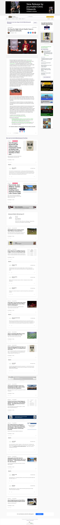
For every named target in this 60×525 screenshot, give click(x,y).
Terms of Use (28, 524)
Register (49, 18)
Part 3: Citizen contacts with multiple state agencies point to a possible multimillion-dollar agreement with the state (14, 196)
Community (13, 18)
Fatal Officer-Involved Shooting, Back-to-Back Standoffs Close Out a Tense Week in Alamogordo (17, 304)
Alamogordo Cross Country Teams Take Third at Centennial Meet (16, 230)
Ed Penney (13, 485)
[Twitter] (30, 32)
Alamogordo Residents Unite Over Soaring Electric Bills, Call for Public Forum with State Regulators (16, 387)
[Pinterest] (33, 32)
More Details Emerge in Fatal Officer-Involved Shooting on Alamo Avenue (16, 501)
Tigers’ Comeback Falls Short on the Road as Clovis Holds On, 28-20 (16, 334)
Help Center (32, 520)
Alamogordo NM (10, 27)
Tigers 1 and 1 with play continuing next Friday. (14, 336)
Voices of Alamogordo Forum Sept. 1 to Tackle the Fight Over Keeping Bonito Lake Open (17, 348)
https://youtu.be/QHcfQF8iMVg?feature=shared (18, 116)
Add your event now (47, 77)
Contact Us (28, 520)
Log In (52, 18)
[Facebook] (28, 32)
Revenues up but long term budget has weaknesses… (15, 431)
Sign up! (22, 129)
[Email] (35, 32)
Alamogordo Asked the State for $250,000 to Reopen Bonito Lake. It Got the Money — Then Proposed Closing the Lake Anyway (17, 459)
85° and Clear (30, 16)
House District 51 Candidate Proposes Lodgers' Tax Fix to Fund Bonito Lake (16, 251)
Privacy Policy (32, 524)
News (6, 18)
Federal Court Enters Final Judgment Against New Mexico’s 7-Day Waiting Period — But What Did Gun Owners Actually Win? (16, 403)
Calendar (9, 18)
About (23, 18)
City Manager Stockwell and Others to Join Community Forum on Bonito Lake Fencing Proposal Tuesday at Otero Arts (15, 148)
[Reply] (11, 176)
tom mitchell (14, 363)
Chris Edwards (10, 159)
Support (35, 22)
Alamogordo (9, 183)
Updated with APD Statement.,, (12, 503)
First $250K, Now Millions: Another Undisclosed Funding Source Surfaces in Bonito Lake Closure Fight (15, 189)
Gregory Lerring (14, 474)
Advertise (20, 18)
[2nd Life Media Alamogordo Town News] (13, 16)
